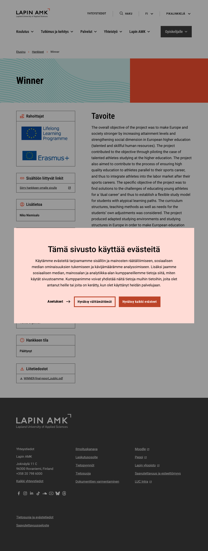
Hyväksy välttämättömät (95, 302)
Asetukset (55, 301)
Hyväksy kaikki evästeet (139, 302)
